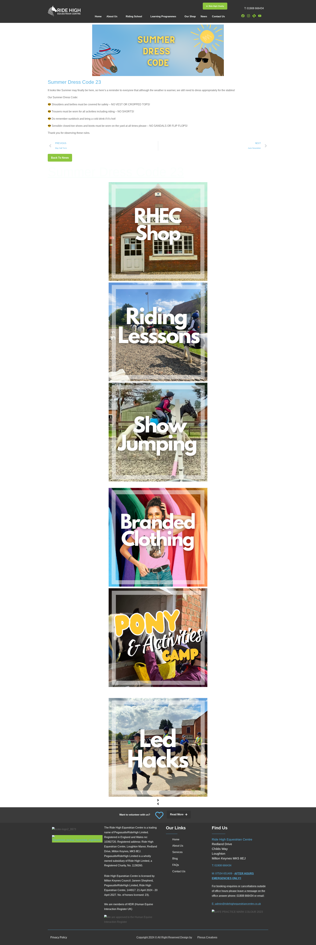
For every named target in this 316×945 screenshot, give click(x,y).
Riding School (134, 16)
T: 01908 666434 (254, 8)
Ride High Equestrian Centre (232, 839)
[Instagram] (248, 15)
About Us (111, 16)
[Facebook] (243, 15)
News (204, 16)
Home (98, 16)
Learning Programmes (163, 16)
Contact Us (218, 16)
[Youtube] (259, 15)
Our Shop (190, 16)
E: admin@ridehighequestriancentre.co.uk (236, 903)
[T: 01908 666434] (238, 8)
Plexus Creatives (207, 937)
